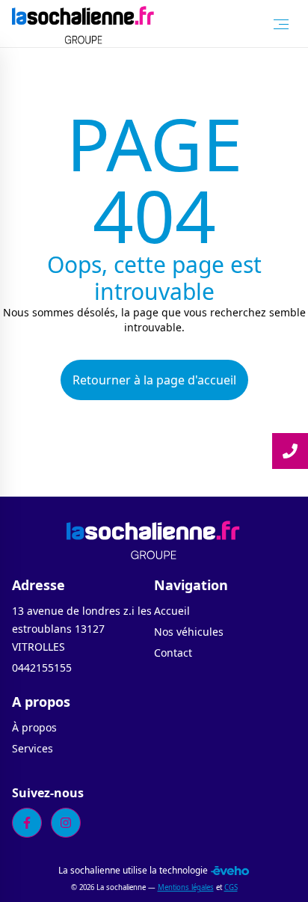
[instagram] (66, 823)
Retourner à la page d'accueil (154, 380)
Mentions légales (186, 887)
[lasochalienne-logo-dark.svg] (154, 538)
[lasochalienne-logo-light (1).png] (83, 23)
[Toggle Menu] (281, 24)
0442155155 (42, 667)
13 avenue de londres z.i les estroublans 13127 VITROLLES (82, 629)
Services (32, 748)
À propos (34, 727)
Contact (173, 652)
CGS (231, 887)
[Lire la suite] (290, 451)
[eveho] (230, 870)
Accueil (172, 611)
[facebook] (27, 823)
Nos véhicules (189, 632)
